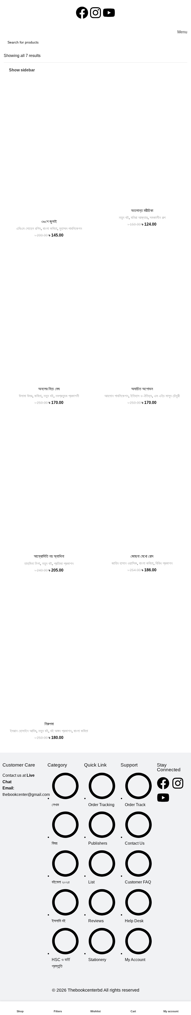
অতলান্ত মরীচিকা (142, 210)
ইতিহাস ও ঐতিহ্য (141, 396)
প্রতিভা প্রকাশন (64, 563)
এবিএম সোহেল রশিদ (28, 228)
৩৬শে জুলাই (49, 221)
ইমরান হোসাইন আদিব (23, 731)
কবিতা (38, 396)
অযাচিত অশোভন (142, 389)
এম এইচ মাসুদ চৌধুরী (167, 396)
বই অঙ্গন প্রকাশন (61, 731)
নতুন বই (124, 217)
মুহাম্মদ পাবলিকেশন (70, 228)
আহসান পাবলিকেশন (116, 396)
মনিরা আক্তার (139, 217)
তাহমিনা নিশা (32, 563)
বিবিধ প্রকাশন (164, 563)
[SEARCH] (182, 42)
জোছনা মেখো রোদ (142, 556)
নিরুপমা (49, 724)
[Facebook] (82, 12)
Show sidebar (22, 70)
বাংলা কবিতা (50, 228)
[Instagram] (95, 12)
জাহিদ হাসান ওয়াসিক (124, 563)
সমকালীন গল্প (157, 217)
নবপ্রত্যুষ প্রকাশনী (67, 396)
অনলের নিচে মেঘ (49, 389)
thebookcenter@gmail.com (26, 794)
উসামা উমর (25, 396)
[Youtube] (109, 12)
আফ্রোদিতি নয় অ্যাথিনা (49, 556)
